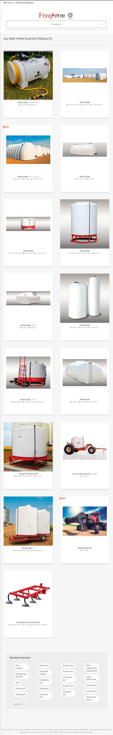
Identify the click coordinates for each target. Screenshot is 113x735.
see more (17, 704)
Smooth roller (68, 671)
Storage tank (21, 694)
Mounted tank (68, 686)
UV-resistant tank (67, 678)
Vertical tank (44, 689)
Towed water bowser (91, 698)
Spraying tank (91, 685)
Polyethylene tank (44, 681)
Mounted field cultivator (21, 675)
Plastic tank (20, 689)
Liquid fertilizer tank (91, 678)
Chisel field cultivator (43, 672)
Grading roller (68, 666)
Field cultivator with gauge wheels (91, 668)
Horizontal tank (43, 695)
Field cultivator (19, 667)
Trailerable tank (67, 693)
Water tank (43, 666)
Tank (17, 683)
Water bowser (91, 691)
